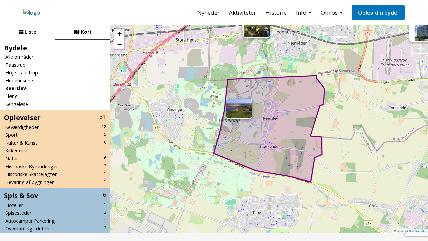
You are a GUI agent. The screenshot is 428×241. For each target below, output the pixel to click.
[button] (256, 28)
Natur (55, 158)
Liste (29, 32)
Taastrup (15, 65)
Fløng (11, 96)
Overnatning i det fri (55, 228)
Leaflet (400, 231)
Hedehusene (19, 80)
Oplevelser (55, 117)
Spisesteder (55, 212)
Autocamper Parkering (55, 220)
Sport (55, 134)
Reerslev (15, 88)
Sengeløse (16, 104)
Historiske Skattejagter (55, 174)
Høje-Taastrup (21, 72)
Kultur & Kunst (55, 142)
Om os (329, 12)
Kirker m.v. (55, 150)
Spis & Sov (55, 195)
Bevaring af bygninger (55, 182)
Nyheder (208, 12)
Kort (86, 32)
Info (301, 12)
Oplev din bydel (378, 12)
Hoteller (55, 205)
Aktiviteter (242, 12)
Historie (276, 12)
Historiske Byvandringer (55, 166)
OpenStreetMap (417, 231)
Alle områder (19, 57)
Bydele (15, 47)
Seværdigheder (55, 127)
